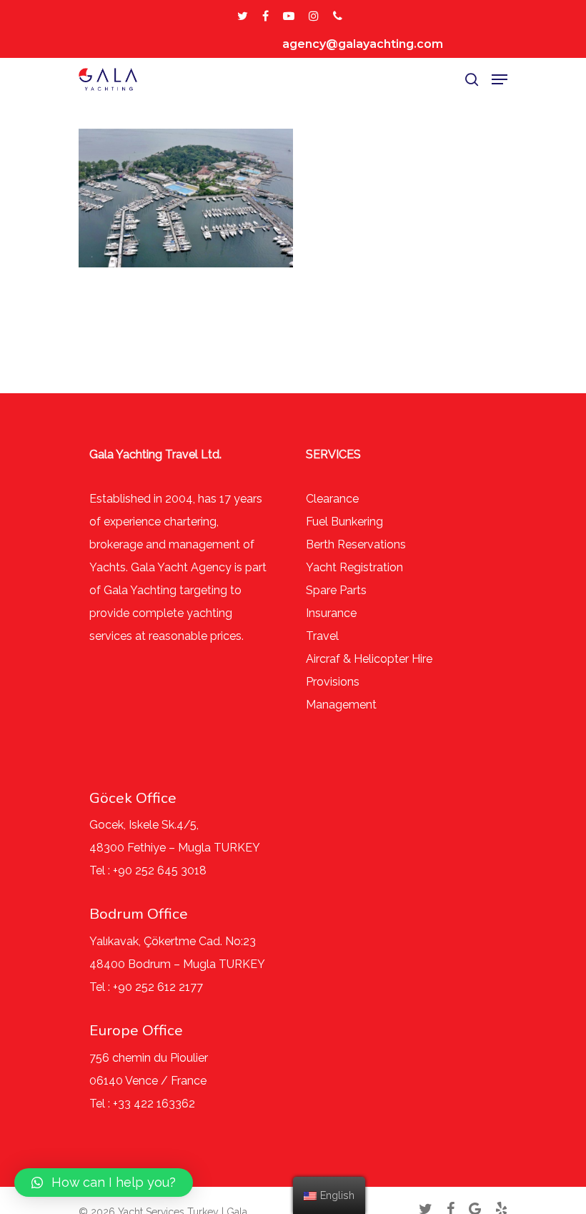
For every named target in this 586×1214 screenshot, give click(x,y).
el (334, 636)
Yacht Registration (354, 567)
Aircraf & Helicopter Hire (369, 659)
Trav (317, 636)
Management (341, 704)
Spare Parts (336, 590)
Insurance (331, 613)
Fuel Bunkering (344, 521)
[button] (103, 1182)
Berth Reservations (356, 544)
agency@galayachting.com (362, 44)
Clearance (332, 498)
